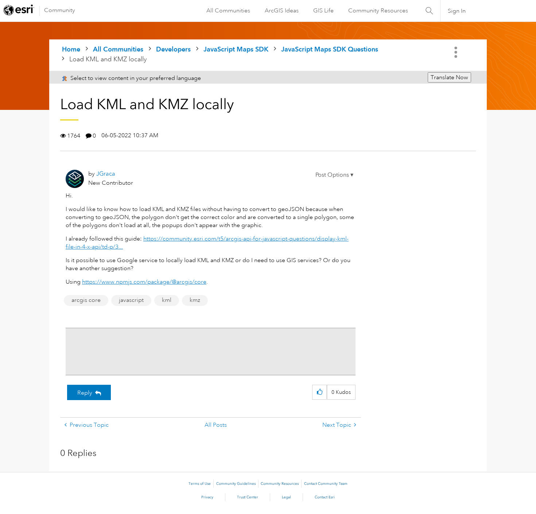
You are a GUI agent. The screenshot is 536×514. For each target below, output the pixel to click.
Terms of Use (200, 484)
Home (71, 49)
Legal (286, 497)
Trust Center (247, 497)
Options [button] (456, 52)
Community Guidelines (236, 484)
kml (166, 300)
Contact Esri (325, 497)
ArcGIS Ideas (282, 10)
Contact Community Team (325, 484)
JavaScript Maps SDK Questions (329, 49)
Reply (84, 392)
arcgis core (86, 300)
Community (59, 10)
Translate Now (449, 77)
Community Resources (378, 10)
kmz (195, 300)
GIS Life (323, 10)
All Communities (228, 10)
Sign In (457, 11)
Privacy (207, 497)
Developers (173, 49)
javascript (131, 300)
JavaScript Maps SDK (235, 49)
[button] (334, 175)
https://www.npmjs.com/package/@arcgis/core (144, 281)
